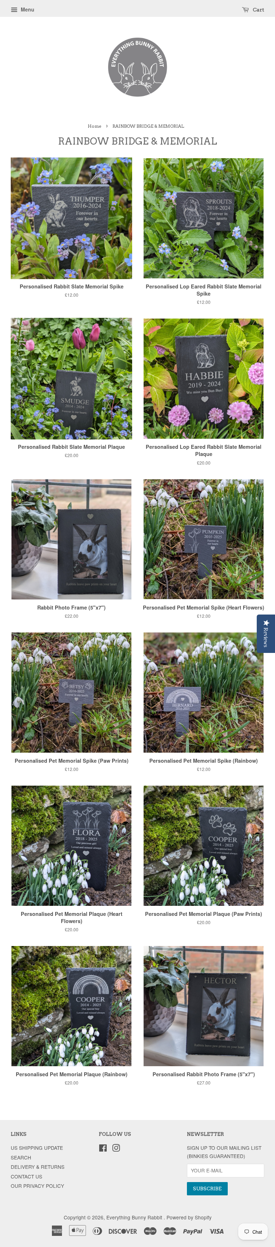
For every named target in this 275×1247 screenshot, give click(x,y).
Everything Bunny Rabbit (135, 1217)
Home (94, 126)
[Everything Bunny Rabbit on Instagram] (116, 1149)
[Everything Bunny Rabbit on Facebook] (103, 1149)
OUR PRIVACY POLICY (37, 1185)
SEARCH (21, 1157)
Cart (258, 10)
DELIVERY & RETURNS (37, 1166)
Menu (26, 9)
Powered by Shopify (189, 1217)
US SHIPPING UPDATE (37, 1147)
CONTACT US (26, 1176)
